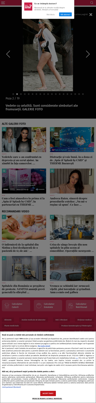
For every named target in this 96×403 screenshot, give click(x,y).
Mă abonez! (65, 14)
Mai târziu (51, 14)
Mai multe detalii (44, 346)
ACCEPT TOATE (48, 393)
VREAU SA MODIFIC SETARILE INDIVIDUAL (47, 398)
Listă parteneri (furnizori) (11, 387)
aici (77, 358)
